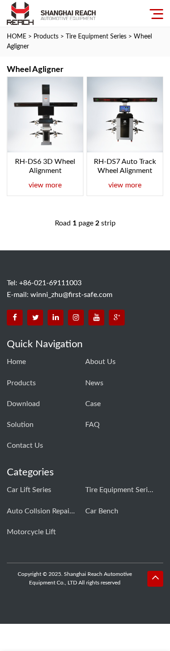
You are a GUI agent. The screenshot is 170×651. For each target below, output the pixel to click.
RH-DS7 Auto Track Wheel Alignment (125, 166)
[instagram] (76, 318)
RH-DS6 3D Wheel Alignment (45, 166)
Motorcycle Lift (31, 532)
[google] (117, 318)
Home (16, 361)
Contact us (25, 445)
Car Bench (101, 511)
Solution (20, 424)
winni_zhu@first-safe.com (71, 294)
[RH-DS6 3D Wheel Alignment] (45, 115)
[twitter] (35, 318)
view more (45, 185)
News (94, 383)
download (23, 403)
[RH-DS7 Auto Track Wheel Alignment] (125, 115)
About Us (100, 361)
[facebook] (15, 318)
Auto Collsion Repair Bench (41, 511)
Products (46, 37)
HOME (16, 37)
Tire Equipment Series (96, 37)
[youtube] (96, 318)
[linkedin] (55, 318)
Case (93, 403)
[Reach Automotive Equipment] (51, 13)
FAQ (92, 424)
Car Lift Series (29, 489)
